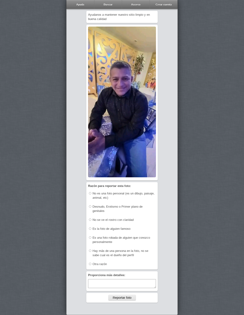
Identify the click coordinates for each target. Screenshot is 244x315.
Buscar (108, 4)
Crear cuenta (164, 4)
